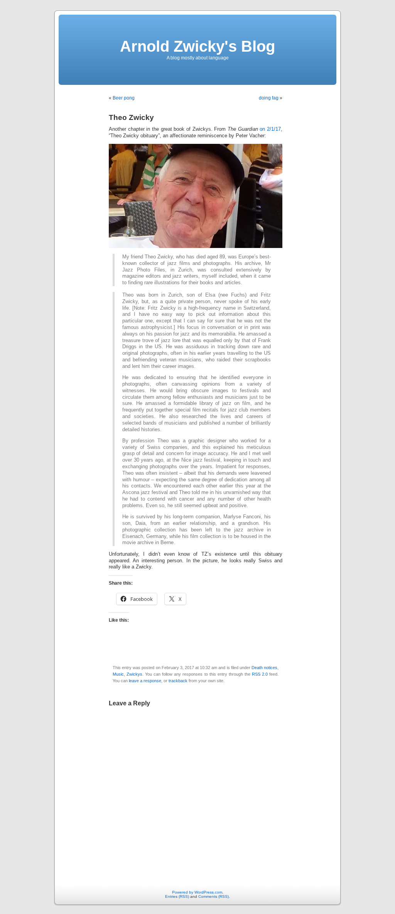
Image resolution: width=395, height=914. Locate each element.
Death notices (264, 667)
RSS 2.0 (260, 674)
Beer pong (124, 98)
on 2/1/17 (270, 129)
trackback (178, 680)
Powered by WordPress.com (197, 892)
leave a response (145, 680)
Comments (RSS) (213, 896)
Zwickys (134, 674)
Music (118, 674)
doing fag (269, 98)
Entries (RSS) (177, 896)
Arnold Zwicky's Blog (197, 46)
